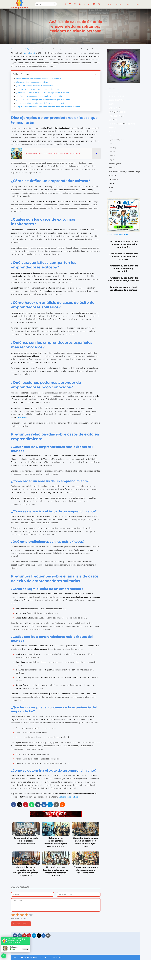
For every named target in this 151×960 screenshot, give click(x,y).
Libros (111, 136)
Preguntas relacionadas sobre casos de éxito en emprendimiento (40, 103)
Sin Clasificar (113, 180)
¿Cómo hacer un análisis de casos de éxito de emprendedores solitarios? (43, 92)
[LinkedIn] (94, 4)
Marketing (112, 148)
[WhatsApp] (31, 804)
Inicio (109, 4)
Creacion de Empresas (116, 96)
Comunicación (114, 92)
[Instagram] (70, 4)
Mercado (112, 152)
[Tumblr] (38, 804)
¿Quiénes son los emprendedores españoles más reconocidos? (39, 96)
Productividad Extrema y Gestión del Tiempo (124, 172)
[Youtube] (75, 4)
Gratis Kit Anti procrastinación (117, 234)
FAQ (45, 957)
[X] (19, 804)
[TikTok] (89, 4)
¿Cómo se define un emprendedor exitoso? (32, 82)
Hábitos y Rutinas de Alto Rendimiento (122, 124)
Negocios (112, 160)
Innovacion (112, 128)
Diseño (111, 104)
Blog (127, 4)
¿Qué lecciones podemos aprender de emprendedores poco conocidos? (43, 99)
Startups (112, 184)
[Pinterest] (79, 4)
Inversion (112, 132)
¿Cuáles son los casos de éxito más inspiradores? (34, 85)
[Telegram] (84, 4)
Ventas (111, 188)
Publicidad (112, 176)
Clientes (112, 88)
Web (110, 192)
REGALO (60, 957)
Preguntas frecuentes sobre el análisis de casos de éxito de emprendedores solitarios (48, 107)
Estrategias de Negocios (117, 112)
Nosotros (118, 4)
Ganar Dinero (113, 120)
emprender (22, 417)
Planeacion (112, 168)
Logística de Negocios (116, 140)
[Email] (99, 4)
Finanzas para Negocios (117, 116)
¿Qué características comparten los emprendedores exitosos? (39, 89)
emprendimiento (29, 53)
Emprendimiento (115, 108)
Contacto (136, 4)
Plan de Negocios (115, 164)
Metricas (112, 156)
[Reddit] (62, 804)
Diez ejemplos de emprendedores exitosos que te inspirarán (38, 78)
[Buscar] (54, 4)
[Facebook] (65, 4)
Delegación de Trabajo (116, 100)
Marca (111, 144)
